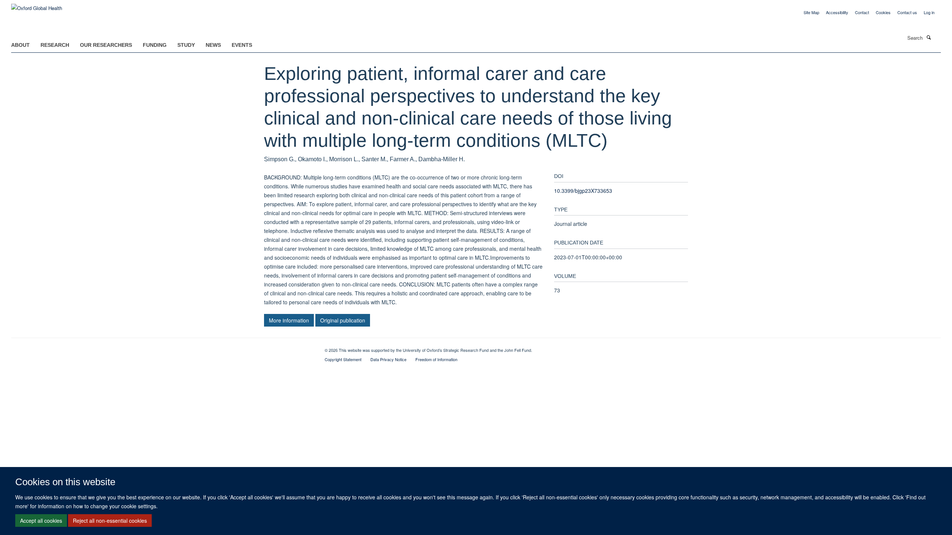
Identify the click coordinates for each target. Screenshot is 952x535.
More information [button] (289, 320)
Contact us (907, 12)
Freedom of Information (436, 359)
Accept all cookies (41, 520)
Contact (862, 12)
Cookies (883, 12)
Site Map (811, 12)
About (20, 45)
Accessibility (837, 12)
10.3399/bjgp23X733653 (583, 190)
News (213, 45)
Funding (155, 45)
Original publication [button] (342, 320)
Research (55, 45)
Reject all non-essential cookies (110, 520)
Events (242, 45)
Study (186, 45)
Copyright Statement (343, 359)
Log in (929, 12)
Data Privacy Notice (388, 359)
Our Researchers (106, 45)
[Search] (928, 37)
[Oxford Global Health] (36, 5)
